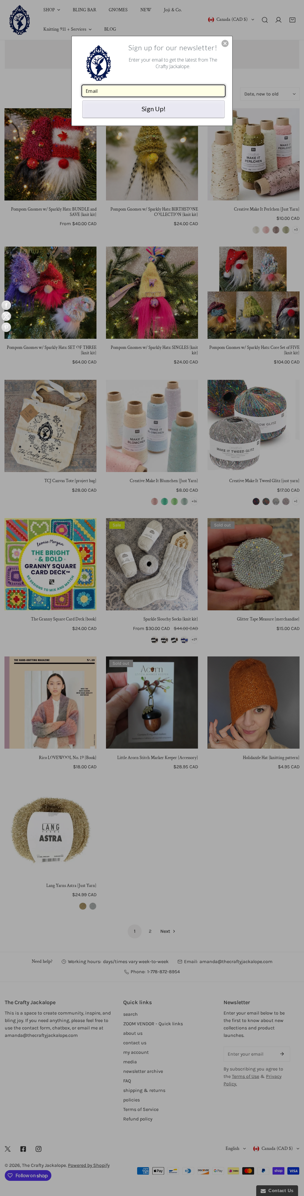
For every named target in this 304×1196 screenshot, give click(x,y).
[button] (225, 43)
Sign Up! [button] (154, 109)
